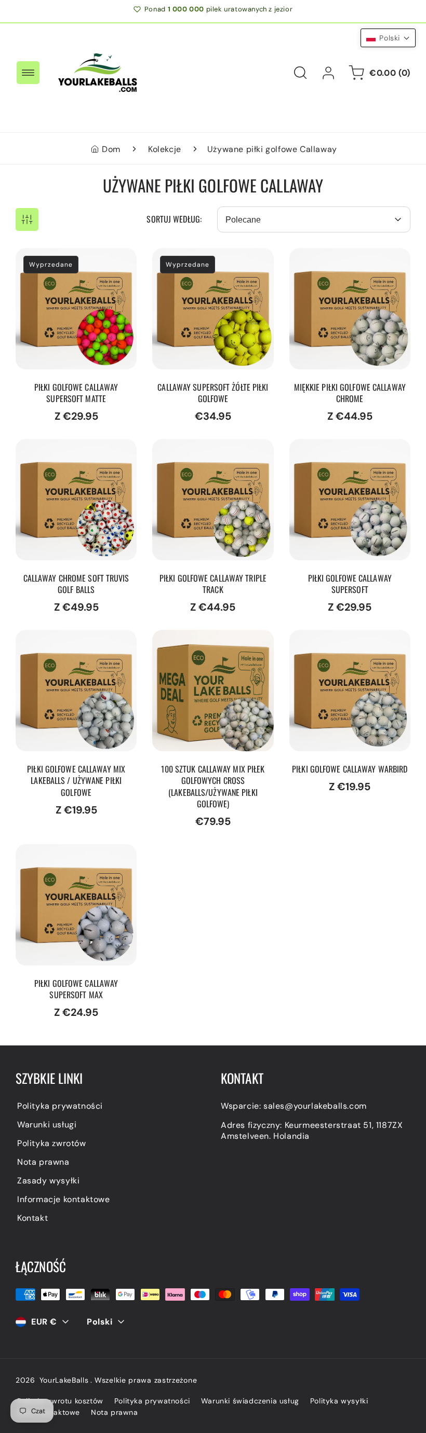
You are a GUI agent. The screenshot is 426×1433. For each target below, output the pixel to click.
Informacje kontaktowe (63, 1199)
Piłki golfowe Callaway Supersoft (336, 451)
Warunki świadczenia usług (250, 1401)
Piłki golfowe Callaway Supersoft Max (62, 856)
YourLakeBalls (64, 1380)
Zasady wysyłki (48, 1180)
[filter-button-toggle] (27, 219)
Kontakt (32, 1217)
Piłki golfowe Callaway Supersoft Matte (62, 260)
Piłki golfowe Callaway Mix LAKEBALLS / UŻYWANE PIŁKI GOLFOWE (75, 647)
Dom (111, 149)
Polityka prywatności (60, 1105)
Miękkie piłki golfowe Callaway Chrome (333, 260)
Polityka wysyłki (339, 1401)
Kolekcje (164, 149)
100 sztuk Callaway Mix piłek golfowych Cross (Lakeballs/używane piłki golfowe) (212, 653)
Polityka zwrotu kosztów (60, 1401)
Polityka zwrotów (51, 1143)
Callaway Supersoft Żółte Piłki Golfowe (205, 260)
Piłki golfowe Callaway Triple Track (212, 451)
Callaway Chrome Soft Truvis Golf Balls (75, 451)
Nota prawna (43, 1161)
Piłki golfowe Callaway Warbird (336, 642)
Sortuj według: (174, 219)
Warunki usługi (46, 1124)
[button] (28, 72)
